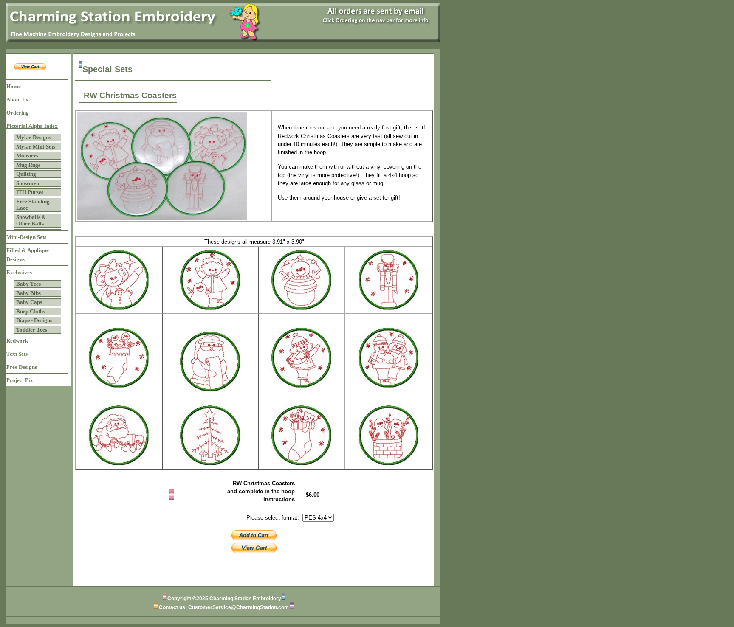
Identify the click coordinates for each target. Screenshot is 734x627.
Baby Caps (29, 302)
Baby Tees (28, 284)
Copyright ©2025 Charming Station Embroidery (224, 599)
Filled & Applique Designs (27, 254)
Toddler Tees (31, 329)
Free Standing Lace (33, 204)
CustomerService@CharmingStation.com (239, 607)
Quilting (26, 174)
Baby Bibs (28, 293)
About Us (17, 99)
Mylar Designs (33, 137)
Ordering (17, 113)
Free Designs (21, 367)
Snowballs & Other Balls (31, 220)
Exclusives (19, 272)
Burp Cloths (30, 311)
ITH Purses (29, 192)
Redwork (17, 340)
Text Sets (17, 354)
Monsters (27, 155)
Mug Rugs (28, 165)
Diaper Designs (34, 320)
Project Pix (19, 380)
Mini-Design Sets (26, 237)
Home (13, 86)
